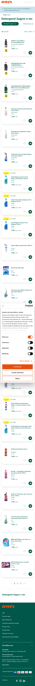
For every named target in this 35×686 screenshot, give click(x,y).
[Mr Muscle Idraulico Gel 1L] (5, 451)
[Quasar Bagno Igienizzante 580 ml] (5, 248)
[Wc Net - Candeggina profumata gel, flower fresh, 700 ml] (5, 474)
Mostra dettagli (25, 361)
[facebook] (17, 680)
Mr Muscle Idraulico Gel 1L (19, 449)
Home (3, 1)
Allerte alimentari (7, 619)
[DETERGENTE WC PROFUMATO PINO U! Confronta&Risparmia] (5, 88)
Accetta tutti (17, 366)
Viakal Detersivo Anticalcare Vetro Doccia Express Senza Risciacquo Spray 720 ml (21, 428)
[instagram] (20, 680)
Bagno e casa (6, 14)
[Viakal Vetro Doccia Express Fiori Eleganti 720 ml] (6, 202)
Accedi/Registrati (28, 2)
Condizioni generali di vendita (10, 623)
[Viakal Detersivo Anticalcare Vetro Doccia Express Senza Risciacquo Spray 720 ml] (6, 429)
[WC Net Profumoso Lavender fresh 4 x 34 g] (5, 564)
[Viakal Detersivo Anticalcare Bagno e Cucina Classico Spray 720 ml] (6, 383)
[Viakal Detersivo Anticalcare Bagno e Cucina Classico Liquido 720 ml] (6, 406)
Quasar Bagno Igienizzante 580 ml (21, 245)
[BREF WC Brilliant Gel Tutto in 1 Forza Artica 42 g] (5, 542)
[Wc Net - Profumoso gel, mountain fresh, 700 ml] (5, 496)
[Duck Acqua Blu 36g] (5, 270)
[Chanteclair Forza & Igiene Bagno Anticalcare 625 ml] (5, 156)
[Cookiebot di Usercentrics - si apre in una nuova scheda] (25, 306)
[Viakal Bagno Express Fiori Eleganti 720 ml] (6, 225)
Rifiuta (17, 378)
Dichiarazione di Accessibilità (10, 637)
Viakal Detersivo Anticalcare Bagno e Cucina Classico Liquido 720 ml (21, 405)
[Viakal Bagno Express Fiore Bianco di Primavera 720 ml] (6, 179)
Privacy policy (6, 626)
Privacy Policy (5, 664)
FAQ (3, 613)
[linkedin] (24, 680)
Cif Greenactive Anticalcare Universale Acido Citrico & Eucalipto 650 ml (19, 518)
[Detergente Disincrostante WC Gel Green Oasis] (5, 111)
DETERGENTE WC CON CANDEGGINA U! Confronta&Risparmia (18, 65)
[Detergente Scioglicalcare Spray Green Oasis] (5, 134)
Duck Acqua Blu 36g (17, 267)
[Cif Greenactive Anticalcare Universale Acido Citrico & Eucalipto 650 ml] (5, 519)
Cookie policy (6, 630)
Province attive (6, 616)
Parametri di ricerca (7, 633)
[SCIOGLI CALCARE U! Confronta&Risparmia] (5, 43)
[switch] (30, 342)
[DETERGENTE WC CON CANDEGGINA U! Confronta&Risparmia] (5, 66)
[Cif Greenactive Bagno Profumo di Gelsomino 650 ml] (5, 292)
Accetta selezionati (17, 372)
